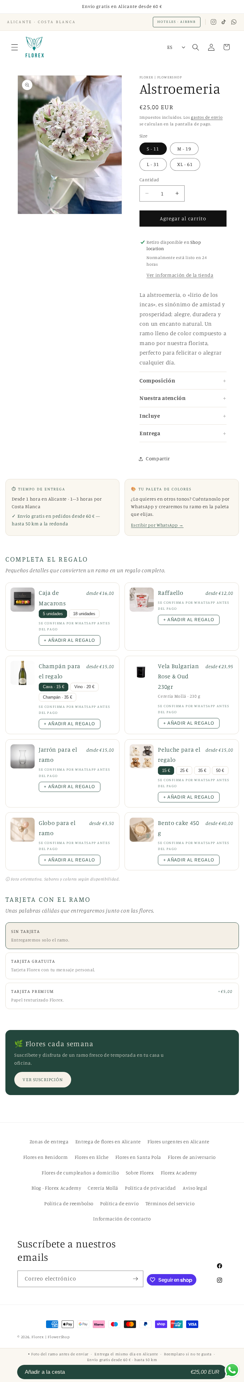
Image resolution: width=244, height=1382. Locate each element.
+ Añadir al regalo (69, 640)
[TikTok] (223, 22)
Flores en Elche (92, 1157)
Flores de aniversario (192, 1157)
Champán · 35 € (57, 697)
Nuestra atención (162, 398)
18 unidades (84, 614)
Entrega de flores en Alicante (108, 1142)
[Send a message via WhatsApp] (232, 1370)
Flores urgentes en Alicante (178, 1142)
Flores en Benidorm (45, 1157)
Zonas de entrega (49, 1142)
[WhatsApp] (234, 22)
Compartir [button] (158, 458)
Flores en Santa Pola (138, 1157)
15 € (166, 770)
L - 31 (153, 164)
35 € (202, 770)
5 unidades (53, 614)
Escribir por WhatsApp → (157, 525)
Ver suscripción (43, 1079)
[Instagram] (213, 22)
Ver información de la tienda (179, 275)
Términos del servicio (170, 1203)
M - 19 (184, 149)
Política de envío (119, 1203)
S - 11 (153, 149)
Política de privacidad (150, 1188)
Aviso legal (195, 1188)
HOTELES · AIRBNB (176, 21)
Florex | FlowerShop (50, 1336)
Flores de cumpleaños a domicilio (80, 1173)
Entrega (149, 433)
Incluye (149, 415)
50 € (220, 770)
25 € (184, 770)
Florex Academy (179, 1173)
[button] (14, 47)
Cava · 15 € (53, 687)
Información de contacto (122, 1219)
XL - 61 (185, 164)
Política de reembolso (68, 1203)
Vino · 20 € (84, 687)
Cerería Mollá (103, 1188)
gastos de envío (207, 117)
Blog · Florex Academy (56, 1188)
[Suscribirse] (135, 1279)
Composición (157, 380)
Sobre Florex (140, 1173)
